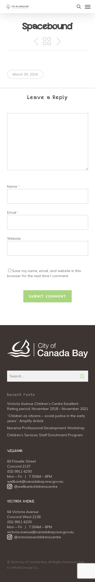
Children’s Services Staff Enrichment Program (45, 435)
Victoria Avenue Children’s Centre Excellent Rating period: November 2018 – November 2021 (47, 406)
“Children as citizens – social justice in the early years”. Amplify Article (46, 418)
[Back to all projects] (47, 41)
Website (14, 238)
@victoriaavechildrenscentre (34, 537)
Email (13, 212)
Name (13, 186)
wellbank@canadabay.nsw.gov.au (35, 481)
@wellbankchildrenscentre (32, 486)
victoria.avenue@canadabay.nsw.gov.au (40, 532)
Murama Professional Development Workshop (46, 428)
